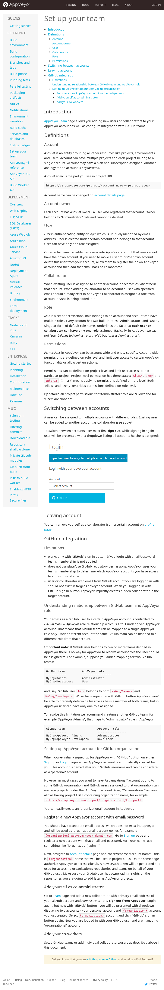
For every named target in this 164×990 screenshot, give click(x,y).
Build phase (18, 74)
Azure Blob (18, 241)
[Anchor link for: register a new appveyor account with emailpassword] (146, 817)
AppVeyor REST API (21, 176)
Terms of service (78, 980)
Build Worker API (19, 187)
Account (57, 39)
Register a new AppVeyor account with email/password (91, 93)
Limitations (59, 80)
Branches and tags (20, 64)
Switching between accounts (68, 65)
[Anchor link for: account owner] (73, 203)
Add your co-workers (70, 102)
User (55, 48)
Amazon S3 (18, 258)
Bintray (15, 293)
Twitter (152, 984)
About (129, 4)
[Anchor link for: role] (54, 307)
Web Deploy (18, 211)
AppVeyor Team (55, 121)
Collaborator (60, 52)
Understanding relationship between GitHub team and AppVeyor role (96, 84)
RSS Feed (8, 984)
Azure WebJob (20, 234)
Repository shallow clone (20, 446)
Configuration (20, 382)
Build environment (19, 42)
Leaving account (60, 70)
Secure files (18, 500)
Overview (16, 204)
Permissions (60, 61)
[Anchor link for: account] (60, 144)
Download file (20, 438)
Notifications (19, 110)
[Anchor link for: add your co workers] (84, 934)
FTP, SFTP (16, 217)
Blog (115, 4)
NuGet (14, 104)
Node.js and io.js (18, 327)
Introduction (57, 29)
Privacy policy (100, 980)
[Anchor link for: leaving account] (83, 515)
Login (64, 762)
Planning (16, 370)
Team (57, 896)
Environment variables (19, 118)
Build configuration (20, 53)
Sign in (156, 4)
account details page (109, 195)
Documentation (34, 980)
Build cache (18, 128)
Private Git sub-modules (21, 457)
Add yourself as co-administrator (77, 97)
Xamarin (16, 336)
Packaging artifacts (17, 95)
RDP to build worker (19, 480)
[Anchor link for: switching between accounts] (111, 407)
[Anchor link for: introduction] (75, 111)
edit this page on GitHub (101, 959)
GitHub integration (61, 75)
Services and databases (19, 136)
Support (100, 4)
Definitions (56, 34)
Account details (81, 854)
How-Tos (16, 395)
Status (153, 980)
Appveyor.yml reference (19, 165)
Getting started (21, 26)
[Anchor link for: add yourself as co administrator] (106, 887)
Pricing (71, 4)
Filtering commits (16, 429)
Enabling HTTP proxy (20, 491)
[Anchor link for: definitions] (71, 134)
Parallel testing (21, 86)
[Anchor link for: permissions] (67, 344)
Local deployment (18, 308)
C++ (12, 349)
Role (55, 56)
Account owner (62, 43)
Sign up (49, 762)
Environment (19, 300)
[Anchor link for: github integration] (89, 538)
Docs (85, 4)
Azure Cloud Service (19, 249)
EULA (114, 980)
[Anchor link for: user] (54, 225)
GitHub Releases (16, 284)
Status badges (20, 145)
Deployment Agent (19, 273)
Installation (18, 376)
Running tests (20, 80)
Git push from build (20, 469)
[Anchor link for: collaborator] (68, 275)
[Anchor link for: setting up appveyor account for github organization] (141, 748)
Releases (16, 401)
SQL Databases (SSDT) (21, 225)
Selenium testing (16, 418)
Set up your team (18, 153)
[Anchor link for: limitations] (66, 548)
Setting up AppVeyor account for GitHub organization (86, 89)
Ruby (13, 343)
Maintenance (19, 389)
